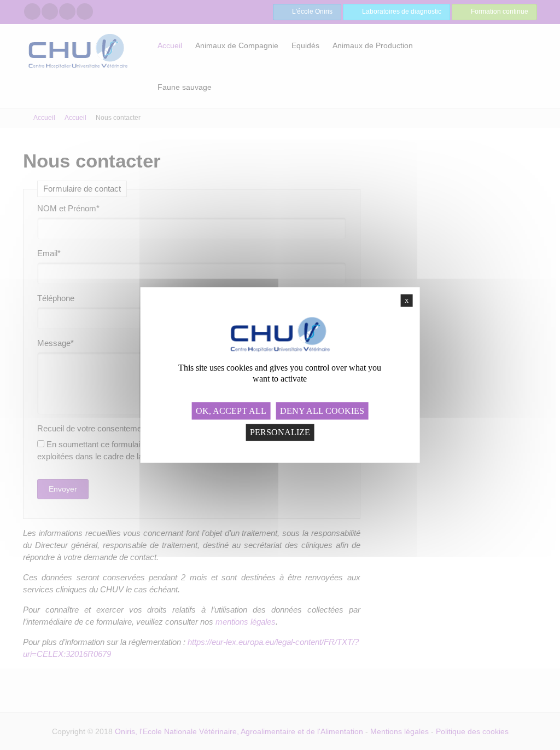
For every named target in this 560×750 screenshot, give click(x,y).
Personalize (280, 432)
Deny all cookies (322, 410)
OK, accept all (231, 410)
